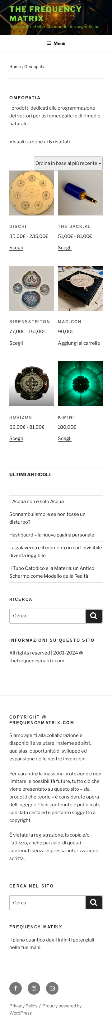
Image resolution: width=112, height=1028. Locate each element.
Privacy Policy (23, 1005)
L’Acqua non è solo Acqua (36, 501)
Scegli (16, 247)
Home (15, 66)
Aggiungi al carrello (79, 343)
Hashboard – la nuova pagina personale (51, 535)
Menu (59, 43)
